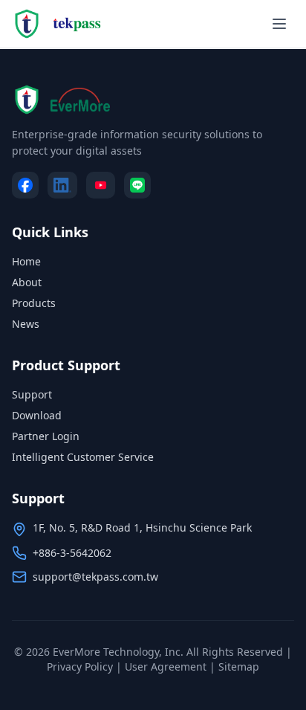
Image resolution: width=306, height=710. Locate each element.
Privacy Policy (80, 666)
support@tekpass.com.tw (95, 576)
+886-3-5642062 (72, 553)
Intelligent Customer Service (83, 457)
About (27, 282)
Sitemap (238, 666)
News (25, 324)
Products (34, 303)
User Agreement (165, 666)
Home (26, 261)
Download (37, 415)
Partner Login (45, 436)
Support (32, 394)
